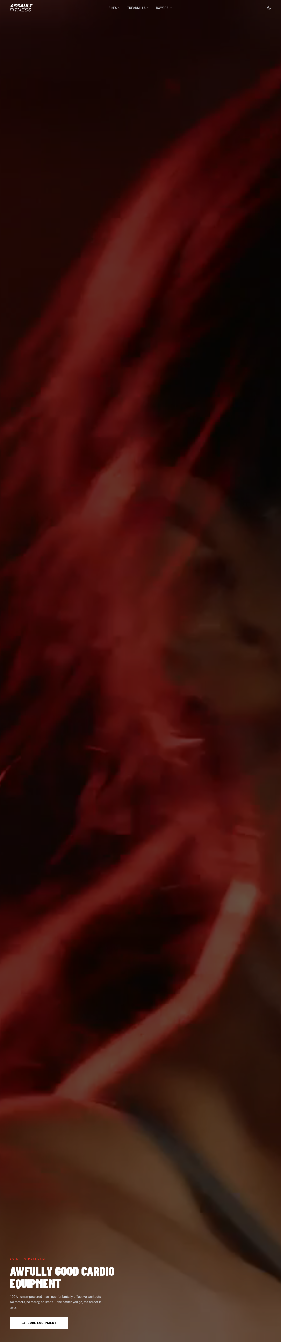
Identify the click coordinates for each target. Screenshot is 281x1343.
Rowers (162, 7)
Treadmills (136, 7)
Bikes (113, 7)
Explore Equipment (39, 1323)
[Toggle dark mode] (269, 8)
